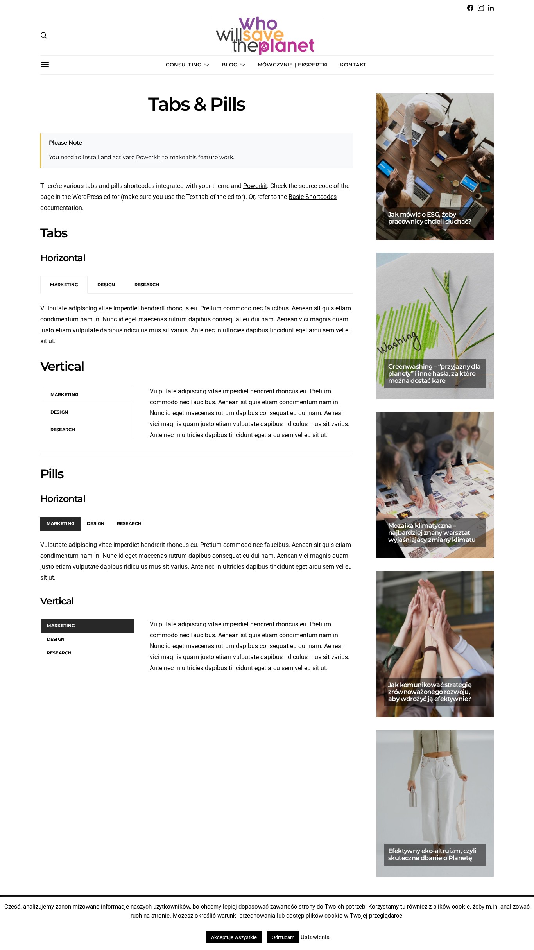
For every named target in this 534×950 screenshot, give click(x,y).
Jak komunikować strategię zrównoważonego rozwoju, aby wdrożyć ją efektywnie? (429, 692)
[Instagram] (481, 8)
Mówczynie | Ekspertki (293, 64)
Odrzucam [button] (283, 937)
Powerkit (148, 157)
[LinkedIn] (491, 8)
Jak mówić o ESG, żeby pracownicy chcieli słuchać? (430, 218)
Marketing (64, 284)
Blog (229, 64)
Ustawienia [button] (315, 937)
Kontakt (353, 64)
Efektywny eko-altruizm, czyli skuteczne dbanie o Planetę (432, 854)
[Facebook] (470, 8)
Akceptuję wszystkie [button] (234, 937)
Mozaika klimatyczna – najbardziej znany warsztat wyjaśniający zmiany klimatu (432, 532)
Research (146, 284)
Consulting (183, 64)
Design (106, 284)
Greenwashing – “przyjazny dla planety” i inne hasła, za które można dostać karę (434, 373)
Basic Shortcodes (313, 197)
